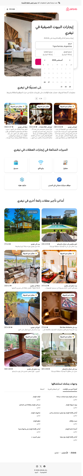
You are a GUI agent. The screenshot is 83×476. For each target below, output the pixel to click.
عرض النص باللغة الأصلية (29, 3)
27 (49, 82)
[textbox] (64, 54)
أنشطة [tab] (42, 389)
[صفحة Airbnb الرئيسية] (71, 9)
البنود (36, 472)
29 (70, 87)
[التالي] (36, 98)
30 (66, 87)
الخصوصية (43, 472)
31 (61, 87)
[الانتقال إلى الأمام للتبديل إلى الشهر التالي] (44, 60)
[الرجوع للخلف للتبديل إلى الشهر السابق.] (69, 60)
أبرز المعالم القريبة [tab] (53, 389)
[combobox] (54, 46)
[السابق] (45, 98)
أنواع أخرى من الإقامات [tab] (70, 389)
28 (44, 82)
